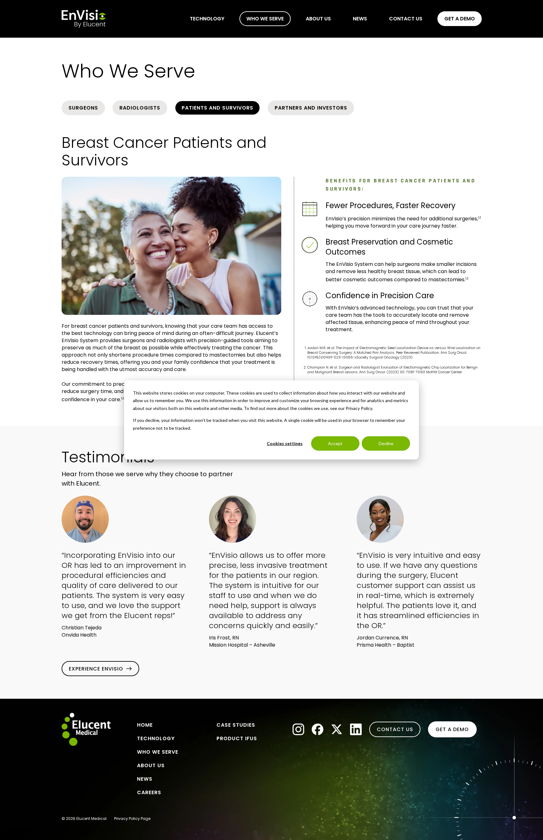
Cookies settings (285, 443)
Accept (335, 443)
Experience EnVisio (96, 668)
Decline (386, 443)
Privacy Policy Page (132, 818)
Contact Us (395, 729)
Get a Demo (452, 729)
